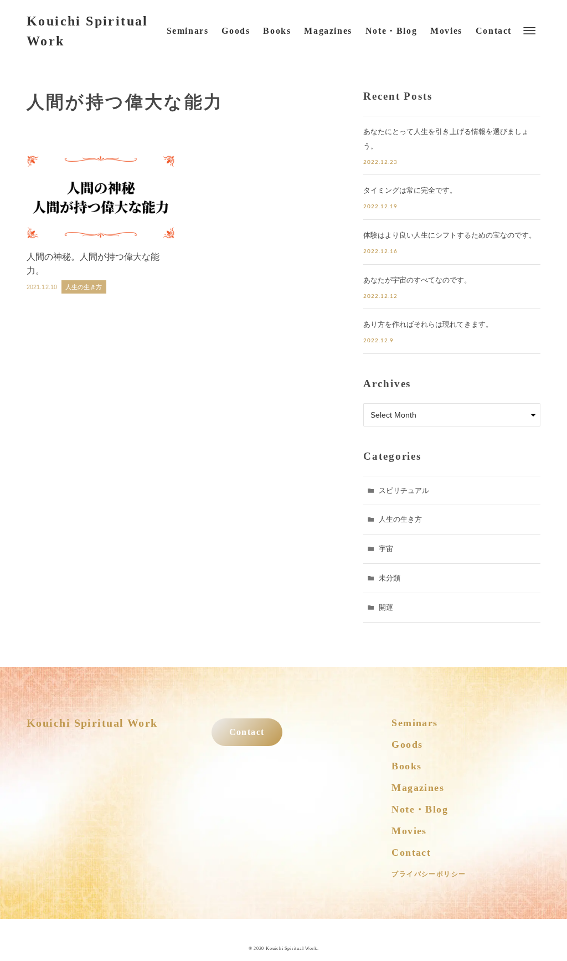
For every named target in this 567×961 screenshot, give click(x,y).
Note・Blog (419, 809)
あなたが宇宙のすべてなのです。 (417, 280)
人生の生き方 (400, 519)
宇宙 (386, 548)
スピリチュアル (404, 490)
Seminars (414, 722)
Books (406, 766)
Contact (247, 732)
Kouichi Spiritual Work (87, 31)
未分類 (389, 578)
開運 (386, 607)
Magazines (417, 787)
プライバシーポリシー (428, 874)
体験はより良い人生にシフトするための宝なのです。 (449, 235)
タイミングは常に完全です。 (410, 190)
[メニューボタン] (529, 31)
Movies (409, 830)
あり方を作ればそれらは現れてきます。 (428, 324)
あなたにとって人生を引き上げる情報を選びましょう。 (446, 138)
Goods (406, 744)
